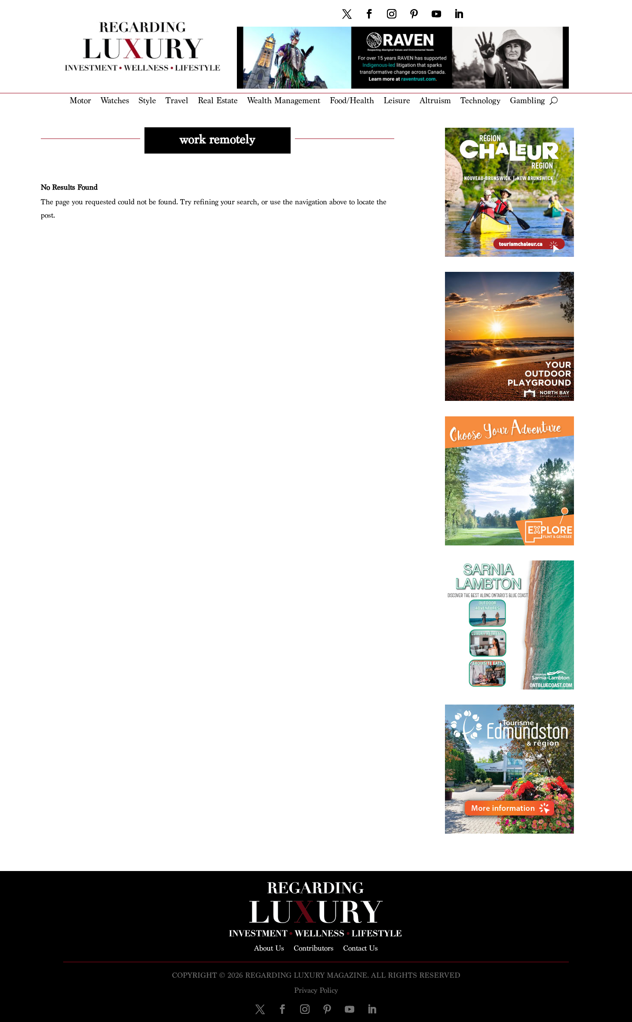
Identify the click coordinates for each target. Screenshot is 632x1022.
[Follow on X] (346, 13)
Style (147, 101)
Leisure (396, 101)
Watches (115, 101)
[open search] (553, 100)
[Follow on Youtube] (436, 13)
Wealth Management (283, 101)
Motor (80, 101)
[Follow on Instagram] (391, 13)
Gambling (527, 101)
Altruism (435, 101)
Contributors (314, 947)
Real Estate (218, 101)
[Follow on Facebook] (369, 13)
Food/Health (352, 101)
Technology (480, 101)
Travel (177, 101)
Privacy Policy (316, 990)
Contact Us (360, 947)
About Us (269, 947)
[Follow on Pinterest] (414, 13)
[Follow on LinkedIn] (458, 13)
